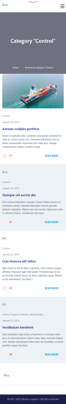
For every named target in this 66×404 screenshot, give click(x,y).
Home (15, 67)
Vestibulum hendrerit (17, 327)
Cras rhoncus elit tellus (19, 261)
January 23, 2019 (10, 122)
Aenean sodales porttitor (20, 129)
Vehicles (24, 314)
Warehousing (36, 314)
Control (6, 116)
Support (15, 314)
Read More (51, 155)
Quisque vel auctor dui (19, 195)
